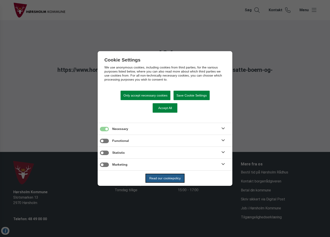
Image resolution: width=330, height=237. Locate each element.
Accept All (165, 108)
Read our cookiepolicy (165, 178)
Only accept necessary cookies (145, 95)
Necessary (120, 129)
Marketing (120, 164)
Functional (120, 141)
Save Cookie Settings (191, 95)
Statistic (118, 152)
